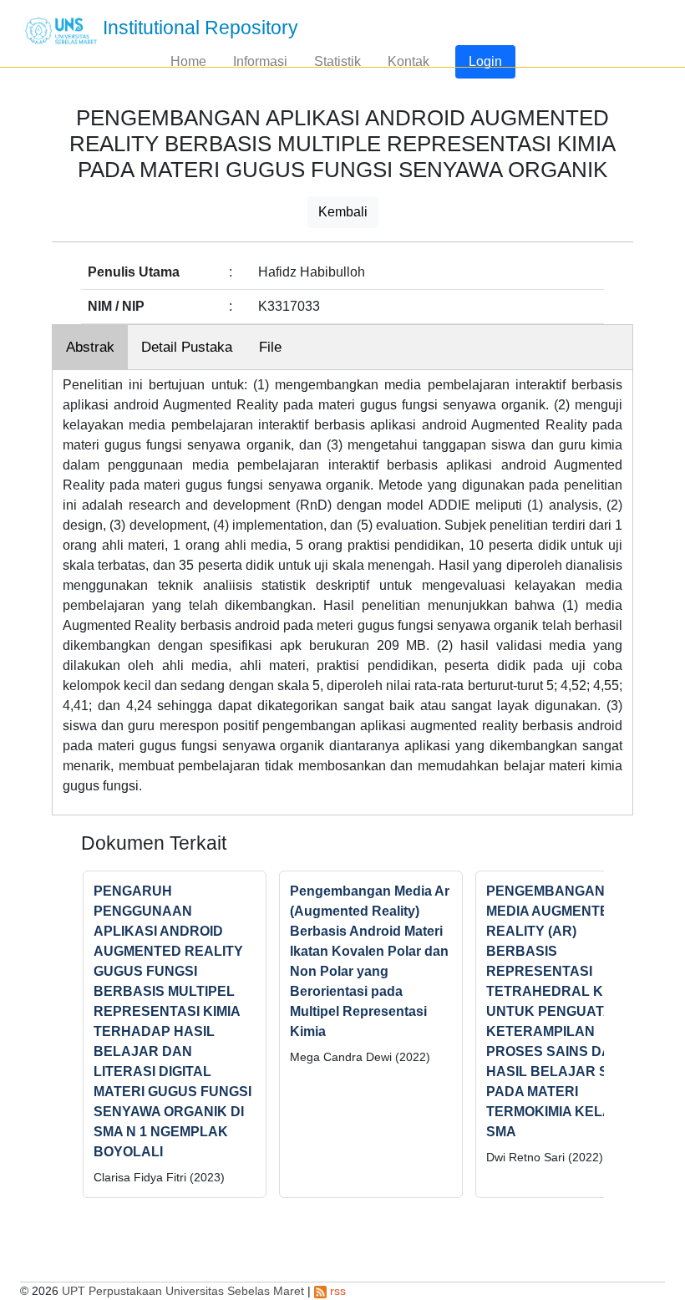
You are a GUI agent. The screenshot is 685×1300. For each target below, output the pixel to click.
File (270, 347)
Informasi (260, 61)
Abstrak (90, 347)
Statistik (337, 61)
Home (188, 61)
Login (485, 61)
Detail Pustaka (186, 347)
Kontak (408, 61)
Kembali (343, 212)
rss (336, 1290)
